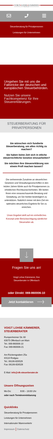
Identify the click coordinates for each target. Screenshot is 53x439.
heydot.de (35, 397)
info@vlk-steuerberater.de (24, 372)
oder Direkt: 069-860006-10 (26, 293)
